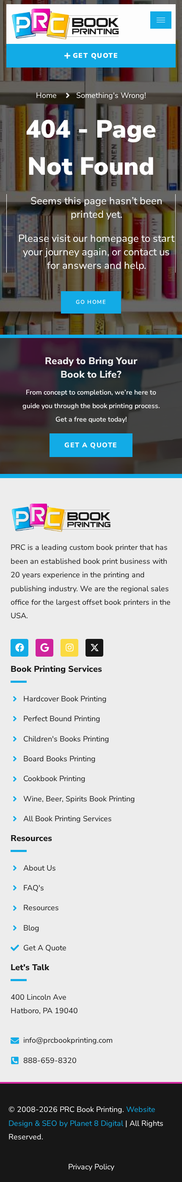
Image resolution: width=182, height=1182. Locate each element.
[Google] (44, 648)
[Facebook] (19, 648)
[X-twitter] (94, 648)
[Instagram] (69, 648)
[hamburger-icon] (160, 20)
